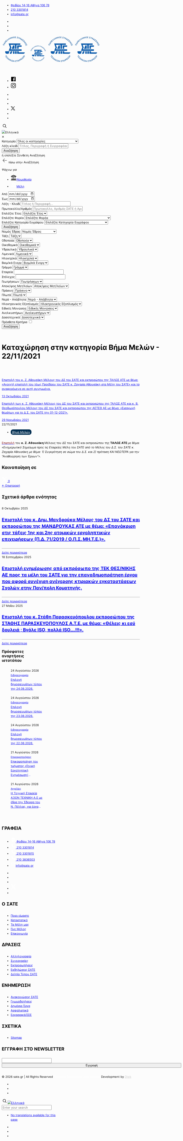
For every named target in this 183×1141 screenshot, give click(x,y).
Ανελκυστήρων (12, 313)
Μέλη (20, 186)
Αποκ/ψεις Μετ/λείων (17, 286)
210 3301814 (19, 9)
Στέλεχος (8, 277)
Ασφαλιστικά (19, 1010)
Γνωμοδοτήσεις (21, 1001)
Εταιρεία (7, 272)
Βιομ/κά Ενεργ (12, 263)
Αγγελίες (16, 788)
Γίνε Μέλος (18, 929)
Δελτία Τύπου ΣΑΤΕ (24, 974)
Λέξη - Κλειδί (11, 204)
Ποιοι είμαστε (20, 915)
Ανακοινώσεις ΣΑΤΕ (24, 997)
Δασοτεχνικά (11, 317)
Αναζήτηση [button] (31, 162)
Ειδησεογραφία (19, 675)
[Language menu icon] (10, 132)
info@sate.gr (20, 14)
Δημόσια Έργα (20, 1006)
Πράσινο (7, 290)
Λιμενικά (8, 254)
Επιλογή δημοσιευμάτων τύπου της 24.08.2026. (26, 684)
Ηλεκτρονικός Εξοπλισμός (20, 304)
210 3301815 (25, 853)
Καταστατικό (19, 920)
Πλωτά (6, 295)
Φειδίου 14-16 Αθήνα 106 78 (30, 5)
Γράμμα (7, 267)
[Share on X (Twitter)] (5, 481)
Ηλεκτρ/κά (9, 258)
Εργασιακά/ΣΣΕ (21, 1015)
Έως (5, 199)
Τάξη (5, 236)
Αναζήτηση (11, 150)
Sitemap (16, 1037)
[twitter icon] (13, 109)
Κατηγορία (9, 141)
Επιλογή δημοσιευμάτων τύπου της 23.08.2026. (26, 711)
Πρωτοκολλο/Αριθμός (17, 208)
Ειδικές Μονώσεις (14, 308)
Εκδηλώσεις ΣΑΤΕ (23, 969)
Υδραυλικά (9, 249)
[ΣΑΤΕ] (51, 62)
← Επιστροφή (11, 485)
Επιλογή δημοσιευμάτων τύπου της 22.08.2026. (26, 738)
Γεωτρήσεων (10, 281)
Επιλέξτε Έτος (11, 213)
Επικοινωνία (19, 933)
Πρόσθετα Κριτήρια (14, 322)
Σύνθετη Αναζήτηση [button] (31, 155)
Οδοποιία (8, 240)
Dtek (128, 1076)
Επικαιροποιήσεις (21, 757)
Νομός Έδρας (11, 231)
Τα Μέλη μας (20, 924)
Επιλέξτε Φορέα (13, 218)
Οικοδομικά (10, 245)
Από (4, 194)
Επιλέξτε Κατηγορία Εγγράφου (23, 222)
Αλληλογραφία (21, 956)
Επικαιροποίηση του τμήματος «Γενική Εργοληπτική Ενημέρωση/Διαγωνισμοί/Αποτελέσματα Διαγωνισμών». (24, 768)
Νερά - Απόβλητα (14, 299)
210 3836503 (25, 859)
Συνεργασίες (19, 960)
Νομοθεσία (24, 179)
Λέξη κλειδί (10, 146)
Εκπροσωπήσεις (22, 965)
